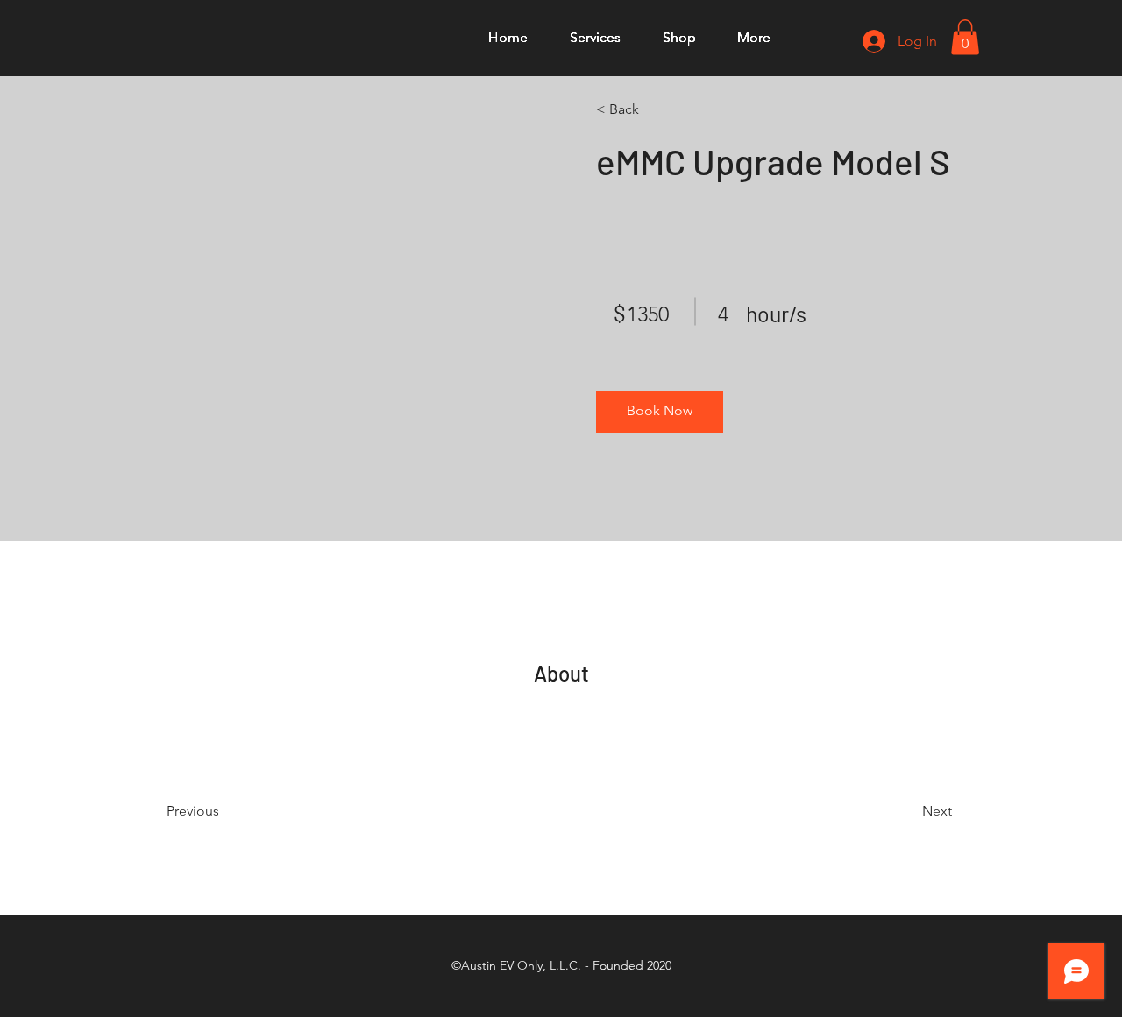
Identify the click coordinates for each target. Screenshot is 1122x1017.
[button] (965, 37)
